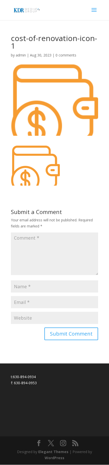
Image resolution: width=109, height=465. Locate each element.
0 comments (66, 55)
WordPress (54, 457)
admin (21, 55)
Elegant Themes (53, 451)
